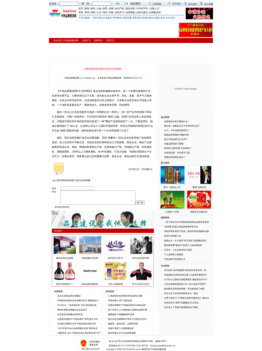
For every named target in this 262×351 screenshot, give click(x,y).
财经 (93, 8)
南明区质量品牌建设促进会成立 (72, 310)
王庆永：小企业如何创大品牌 (178, 250)
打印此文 (134, 169)
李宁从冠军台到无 (140, 284)
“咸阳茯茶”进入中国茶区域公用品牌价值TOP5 (79, 333)
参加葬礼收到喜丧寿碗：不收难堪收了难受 (184, 289)
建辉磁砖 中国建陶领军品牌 (121, 314)
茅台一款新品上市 (172, 187)
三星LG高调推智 (115, 284)
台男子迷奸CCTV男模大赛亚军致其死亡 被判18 (186, 298)
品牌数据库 (155, 12)
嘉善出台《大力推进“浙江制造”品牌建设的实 (185, 240)
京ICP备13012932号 (90, 349)
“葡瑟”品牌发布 (199, 187)
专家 (80, 12)
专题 (111, 12)
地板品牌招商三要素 (173, 144)
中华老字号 (142, 8)
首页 (80, 8)
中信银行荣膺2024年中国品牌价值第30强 (76, 323)
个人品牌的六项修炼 (173, 254)
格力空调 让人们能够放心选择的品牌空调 (127, 310)
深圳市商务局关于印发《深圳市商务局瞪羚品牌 (186, 231)
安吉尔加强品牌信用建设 (69, 296)
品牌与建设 (142, 12)
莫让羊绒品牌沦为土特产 (176, 139)
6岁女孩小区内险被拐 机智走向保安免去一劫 (185, 270)
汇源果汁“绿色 (172, 212)
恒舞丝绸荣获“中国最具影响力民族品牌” (127, 305)
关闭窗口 (147, 169)
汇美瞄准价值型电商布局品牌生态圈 (125, 296)
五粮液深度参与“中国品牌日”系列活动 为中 (77, 319)
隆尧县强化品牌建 (64, 258)
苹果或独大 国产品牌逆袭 (120, 300)
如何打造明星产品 (172, 236)
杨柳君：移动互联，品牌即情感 (123, 323)
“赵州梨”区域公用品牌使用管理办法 (181, 226)
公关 (99, 12)
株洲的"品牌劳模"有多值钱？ (178, 148)
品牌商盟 (130, 12)
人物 (99, 8)
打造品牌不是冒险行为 (174, 259)
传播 (111, 8)
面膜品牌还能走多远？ (175, 157)
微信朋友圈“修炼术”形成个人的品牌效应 (183, 245)
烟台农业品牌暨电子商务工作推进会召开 (127, 319)
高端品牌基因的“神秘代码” (176, 135)
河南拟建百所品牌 (89, 258)
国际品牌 (130, 8)
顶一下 (59, 173)
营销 (93, 12)
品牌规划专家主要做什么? (176, 121)
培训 (105, 12)
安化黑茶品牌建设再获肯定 (70, 314)
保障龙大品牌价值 (198, 212)
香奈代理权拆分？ (64, 284)
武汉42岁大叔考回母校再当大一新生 (181, 293)
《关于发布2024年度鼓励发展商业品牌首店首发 (186, 222)
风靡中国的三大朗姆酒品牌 (121, 328)
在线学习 (119, 12)
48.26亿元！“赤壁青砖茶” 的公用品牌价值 (76, 305)
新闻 (86, 8)
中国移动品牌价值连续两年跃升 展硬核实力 (77, 300)
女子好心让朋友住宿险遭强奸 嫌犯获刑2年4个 (185, 279)
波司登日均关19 (115, 258)
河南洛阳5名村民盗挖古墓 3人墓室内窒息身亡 (185, 275)
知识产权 (119, 8)
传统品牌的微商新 (89, 284)
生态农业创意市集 (140, 258)
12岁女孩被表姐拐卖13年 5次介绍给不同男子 (185, 284)
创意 (105, 8)
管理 (86, 12)
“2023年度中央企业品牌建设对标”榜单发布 (77, 328)
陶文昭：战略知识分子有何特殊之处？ (182, 126)
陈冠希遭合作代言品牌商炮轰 (122, 333)
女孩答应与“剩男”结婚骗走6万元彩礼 (181, 302)
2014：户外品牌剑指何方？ (177, 130)
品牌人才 (154, 8)
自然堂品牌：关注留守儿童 (177, 152)
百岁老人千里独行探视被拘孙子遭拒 (181, 307)
